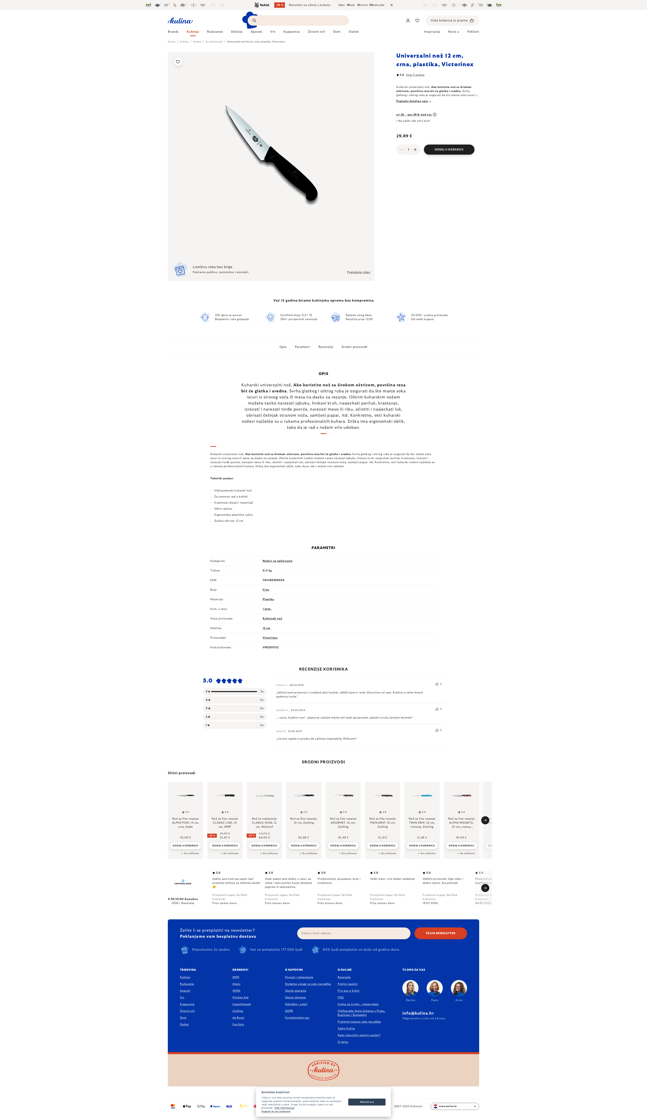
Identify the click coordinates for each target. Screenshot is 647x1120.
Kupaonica (187, 1004)
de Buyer (238, 1017)
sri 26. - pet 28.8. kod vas (414, 114)
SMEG (236, 990)
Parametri (302, 347)
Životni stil (187, 1011)
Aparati (185, 990)
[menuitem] (173, 33)
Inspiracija (432, 31)
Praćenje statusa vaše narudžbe (359, 1021)
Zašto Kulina (346, 1028)
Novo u (453, 31)
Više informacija (284, 1108)
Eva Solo (238, 1024)
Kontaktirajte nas (297, 1017)
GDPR (289, 1011)
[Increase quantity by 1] (415, 150)
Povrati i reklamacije (299, 977)
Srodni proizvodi (354, 347)
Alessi (236, 984)
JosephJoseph (242, 1004)
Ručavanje (187, 984)
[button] (185, 845)
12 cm (266, 628)
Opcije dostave (295, 997)
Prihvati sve (367, 1102)
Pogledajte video (358, 272)
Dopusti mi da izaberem (275, 1111)
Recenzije (325, 347)
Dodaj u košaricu (449, 149)
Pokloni (473, 31)
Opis (283, 347)
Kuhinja (185, 977)
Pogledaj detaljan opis (412, 101)
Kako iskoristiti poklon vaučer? (359, 1035)
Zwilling (238, 1011)
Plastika (268, 599)
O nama (343, 1042)
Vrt (182, 997)
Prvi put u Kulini (349, 990)
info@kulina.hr (418, 1013)
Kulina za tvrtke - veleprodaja (358, 1004)
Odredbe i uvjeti (296, 1004)
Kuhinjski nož (272, 618)
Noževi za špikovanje (277, 561)
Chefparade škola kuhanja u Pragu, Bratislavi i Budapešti (361, 1013)
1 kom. (267, 609)
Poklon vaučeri (348, 984)
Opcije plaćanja (295, 990)
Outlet (184, 1024)
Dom (183, 1017)
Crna (266, 589)
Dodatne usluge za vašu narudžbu (308, 984)
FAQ (341, 997)
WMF (236, 977)
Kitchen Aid (241, 997)
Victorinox (270, 637)
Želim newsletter (441, 933)
